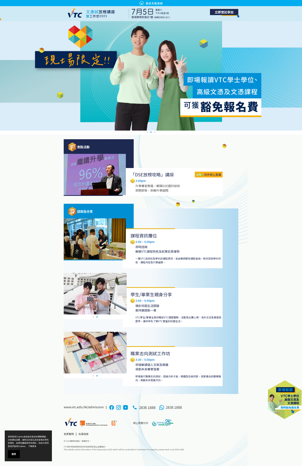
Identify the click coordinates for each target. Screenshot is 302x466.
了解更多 (32, 446)
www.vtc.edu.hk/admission (84, 407)
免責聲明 (69, 434)
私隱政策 (83, 434)
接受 (14, 454)
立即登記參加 (224, 12)
